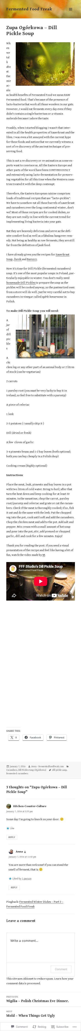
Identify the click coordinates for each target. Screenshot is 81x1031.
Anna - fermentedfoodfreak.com (47, 766)
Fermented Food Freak (29, 9)
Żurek (18, 259)
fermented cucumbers (17, 773)
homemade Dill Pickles (21, 282)
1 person (26, 878)
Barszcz (32, 259)
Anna (19, 851)
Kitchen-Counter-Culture (29, 806)
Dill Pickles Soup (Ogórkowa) (32, 770)
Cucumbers (11, 770)
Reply (11, 837)
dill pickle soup (59, 770)
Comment (61, 969)
